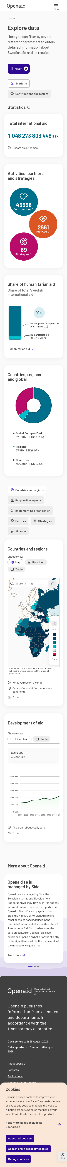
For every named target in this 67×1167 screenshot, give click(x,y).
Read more (17, 955)
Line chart (22, 739)
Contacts (13, 1069)
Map (18, 562)
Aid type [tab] (20, 531)
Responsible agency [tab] (28, 500)
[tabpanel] (33, 472)
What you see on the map (28, 682)
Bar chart (38, 562)
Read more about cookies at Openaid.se (24, 1124)
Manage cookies (18, 1159)
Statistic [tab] (21, 83)
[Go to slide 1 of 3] (30, 966)
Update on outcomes (25, 147)
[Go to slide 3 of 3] (38, 966)
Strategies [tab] (45, 521)
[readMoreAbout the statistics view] (29, 107)
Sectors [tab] (20, 521)
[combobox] (28, 583)
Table (19, 569)
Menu (56, 8)
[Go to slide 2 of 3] (35, 966)
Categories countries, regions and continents (33, 689)
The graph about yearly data (29, 827)
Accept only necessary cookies (28, 1148)
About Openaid (16, 1063)
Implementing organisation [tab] (32, 510)
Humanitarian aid (19, 348)
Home (11, 18)
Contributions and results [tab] (31, 93)
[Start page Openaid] (16, 6)
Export (17, 697)
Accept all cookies (20, 1138)
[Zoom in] (52, 584)
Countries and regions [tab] (29, 490)
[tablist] (33, 88)
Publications (15, 1076)
